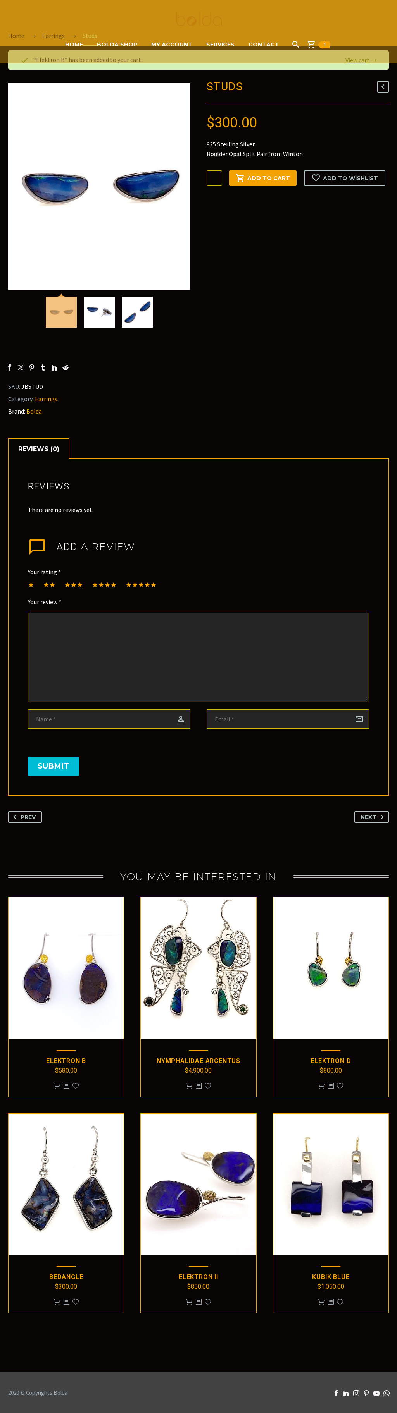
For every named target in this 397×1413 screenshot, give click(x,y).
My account (171, 44)
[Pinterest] (32, 367)
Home (74, 44)
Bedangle (66, 1277)
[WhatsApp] (386, 1393)
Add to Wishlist (350, 178)
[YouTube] (376, 1393)
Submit (53, 766)
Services (220, 44)
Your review (44, 602)
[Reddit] (65, 367)
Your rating (44, 572)
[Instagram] (356, 1393)
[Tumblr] (43, 367)
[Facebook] (9, 367)
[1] (314, 44)
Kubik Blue (330, 1277)
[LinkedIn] (54, 367)
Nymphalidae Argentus (198, 1060)
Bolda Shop (117, 44)
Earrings (46, 399)
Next (368, 817)
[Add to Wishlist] (75, 1086)
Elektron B (66, 1060)
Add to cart (268, 178)
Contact (264, 44)
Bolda (34, 411)
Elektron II (198, 1277)
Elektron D (331, 1060)
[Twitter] (20, 367)
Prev (28, 817)
